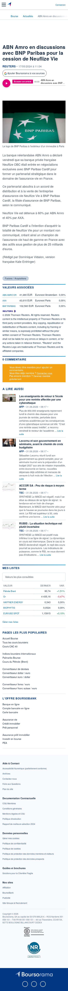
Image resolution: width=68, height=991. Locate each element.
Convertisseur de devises (15, 669)
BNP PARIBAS (9, 306)
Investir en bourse (11, 739)
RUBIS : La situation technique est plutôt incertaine (40, 525)
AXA (4, 300)
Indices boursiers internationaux (19, 653)
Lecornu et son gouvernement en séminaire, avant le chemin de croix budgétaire (41, 444)
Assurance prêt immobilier (16, 735)
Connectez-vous (44, 373)
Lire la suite (48, 516)
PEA (4, 742)
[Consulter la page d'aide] (51, 5)
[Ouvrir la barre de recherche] (46, 5)
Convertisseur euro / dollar (16, 677)
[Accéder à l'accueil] (4, 16)
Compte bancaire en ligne (15, 708)
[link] (24, 768)
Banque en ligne (10, 704)
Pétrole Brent (9, 591)
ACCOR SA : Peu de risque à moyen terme (41, 487)
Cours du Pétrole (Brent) (15, 661)
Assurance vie (9, 719)
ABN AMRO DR (9, 294)
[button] (4, 4)
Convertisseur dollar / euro (16, 673)
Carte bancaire (10, 712)
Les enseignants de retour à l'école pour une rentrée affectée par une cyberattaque (41, 399)
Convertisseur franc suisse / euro (19, 688)
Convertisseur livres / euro (16, 684)
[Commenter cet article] (11, 94)
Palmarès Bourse (11, 657)
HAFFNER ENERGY (13, 602)
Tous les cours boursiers (15, 642)
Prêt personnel (10, 727)
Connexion (60, 4)
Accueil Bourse (10, 638)
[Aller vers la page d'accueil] (10, 4)
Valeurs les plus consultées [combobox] (19, 576)
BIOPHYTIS (9, 607)
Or (4, 596)
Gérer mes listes (10, 621)
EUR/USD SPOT (11, 613)
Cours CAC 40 (9, 646)
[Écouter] (6, 83)
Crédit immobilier (11, 723)
